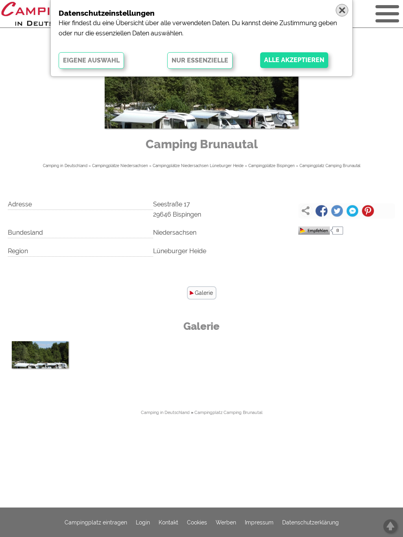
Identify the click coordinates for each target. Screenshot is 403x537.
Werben (226, 522)
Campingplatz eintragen (96, 522)
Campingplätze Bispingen (271, 166)
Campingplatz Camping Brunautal (329, 166)
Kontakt (168, 522)
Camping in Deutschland (65, 166)
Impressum (259, 522)
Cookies (197, 522)
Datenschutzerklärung (310, 522)
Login (143, 522)
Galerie (204, 293)
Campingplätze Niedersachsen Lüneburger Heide (198, 166)
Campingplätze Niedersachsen (120, 166)
